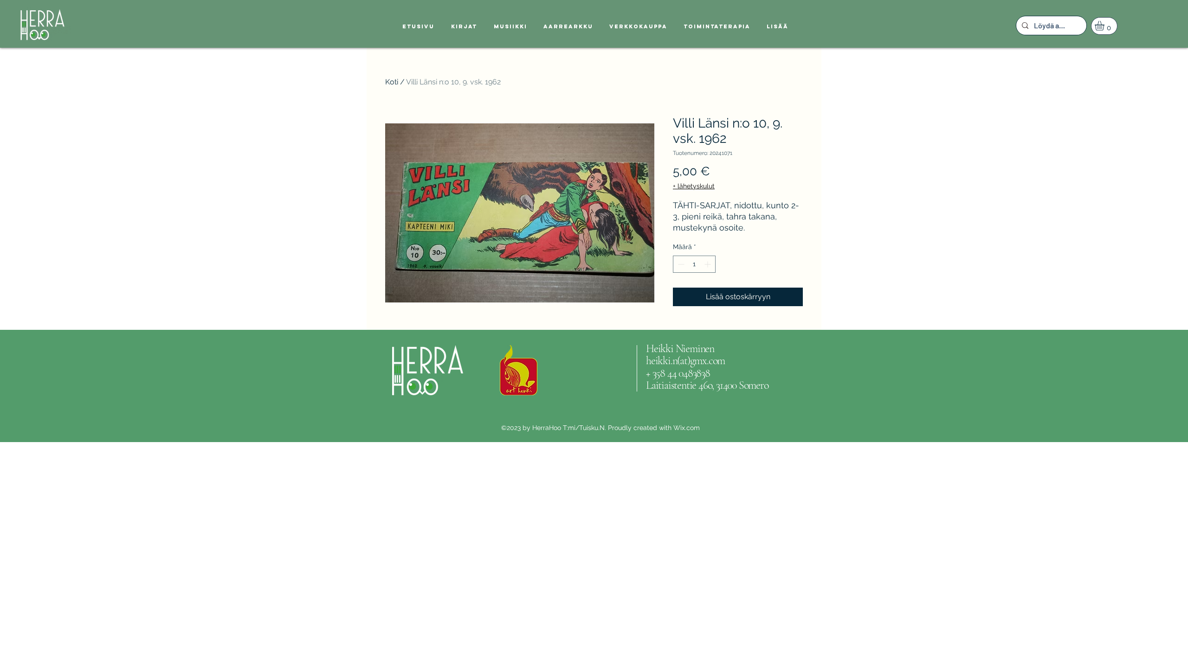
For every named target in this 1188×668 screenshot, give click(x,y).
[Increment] (708, 264)
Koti (391, 81)
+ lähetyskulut (694, 186)
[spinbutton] (694, 264)
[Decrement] (680, 264)
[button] (1105, 26)
